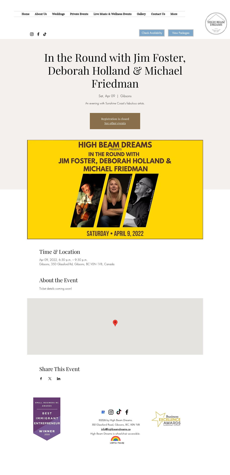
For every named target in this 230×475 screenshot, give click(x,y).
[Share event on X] (50, 378)
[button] (40, 14)
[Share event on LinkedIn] (58, 378)
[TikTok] (44, 34)
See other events (115, 123)
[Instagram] (31, 34)
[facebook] (126, 412)
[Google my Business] (103, 412)
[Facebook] (38, 34)
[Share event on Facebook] (41, 378)
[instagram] (111, 412)
